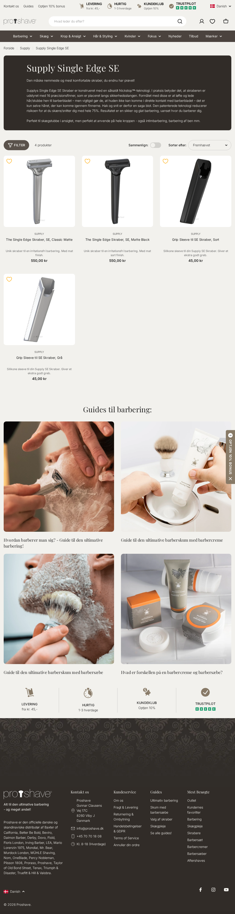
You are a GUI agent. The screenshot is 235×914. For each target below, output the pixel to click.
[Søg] (180, 21)
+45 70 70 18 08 (89, 836)
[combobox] (117, 21)
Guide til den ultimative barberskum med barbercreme (172, 540)
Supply (25, 48)
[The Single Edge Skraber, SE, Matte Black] (117, 191)
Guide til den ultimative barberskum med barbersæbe (53, 672)
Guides (28, 6)
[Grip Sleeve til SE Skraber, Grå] (39, 309)
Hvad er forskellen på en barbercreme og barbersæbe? (171, 672)
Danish (222, 6)
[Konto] (201, 21)
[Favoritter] (212, 21)
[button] (230, 457)
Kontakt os (11, 6)
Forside (9, 48)
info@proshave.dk (90, 828)
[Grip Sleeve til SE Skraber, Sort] (195, 191)
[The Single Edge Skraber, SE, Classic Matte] (39, 191)
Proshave (24, 904)
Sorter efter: (177, 145)
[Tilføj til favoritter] (9, 161)
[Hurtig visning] (69, 165)
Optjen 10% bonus (51, 6)
